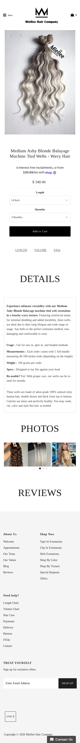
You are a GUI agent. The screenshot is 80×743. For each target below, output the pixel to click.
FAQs (57, 250)
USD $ (10, 716)
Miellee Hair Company (39, 734)
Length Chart (11, 602)
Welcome (8, 541)
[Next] (21, 35)
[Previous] (11, 35)
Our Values (9, 560)
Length (40, 192)
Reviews (8, 572)
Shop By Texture (50, 566)
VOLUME (40, 250)
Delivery (8, 627)
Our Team (9, 553)
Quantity (40, 209)
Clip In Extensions (51, 547)
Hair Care (9, 615)
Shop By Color (48, 560)
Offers (43, 578)
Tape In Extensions (51, 541)
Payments (8, 621)
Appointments (11, 547)
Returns (7, 633)
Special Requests (49, 572)
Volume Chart (11, 609)
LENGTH (21, 250)
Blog (6, 566)
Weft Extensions (49, 553)
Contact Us (63, 739)
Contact (7, 645)
